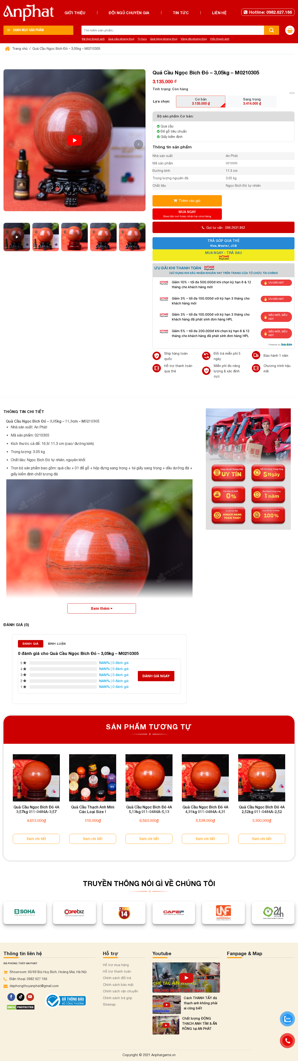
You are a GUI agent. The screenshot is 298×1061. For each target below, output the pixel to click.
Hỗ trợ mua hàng (116, 965)
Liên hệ (219, 12)
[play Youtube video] (74, 140)
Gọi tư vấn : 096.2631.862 (225, 228)
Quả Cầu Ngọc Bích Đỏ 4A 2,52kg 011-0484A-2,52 (262, 809)
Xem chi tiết (36, 839)
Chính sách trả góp (117, 998)
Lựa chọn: (161, 101)
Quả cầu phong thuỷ (121, 38)
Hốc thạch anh (219, 38)
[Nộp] (271, 30)
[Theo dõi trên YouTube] (30, 997)
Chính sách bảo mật (118, 985)
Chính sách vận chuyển (120, 991)
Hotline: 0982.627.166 (270, 12)
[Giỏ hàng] (290, 30)
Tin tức (181, 12)
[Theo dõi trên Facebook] (11, 997)
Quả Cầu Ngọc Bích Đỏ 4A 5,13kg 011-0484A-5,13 (149, 809)
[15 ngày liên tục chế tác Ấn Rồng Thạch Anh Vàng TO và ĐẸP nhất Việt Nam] (186, 977)
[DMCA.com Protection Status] (21, 1007)
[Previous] (3, 803)
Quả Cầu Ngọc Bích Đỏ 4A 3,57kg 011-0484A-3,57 (36, 809)
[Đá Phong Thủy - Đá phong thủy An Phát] (28, 13)
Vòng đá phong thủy (194, 38)
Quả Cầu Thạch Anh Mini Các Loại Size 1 (92, 809)
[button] (138, 144)
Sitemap (109, 1004)
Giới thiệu (74, 12)
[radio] (200, 101)
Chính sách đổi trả (117, 978)
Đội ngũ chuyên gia (129, 12)
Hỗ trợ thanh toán (117, 971)
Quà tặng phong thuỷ (163, 38)
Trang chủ (19, 48)
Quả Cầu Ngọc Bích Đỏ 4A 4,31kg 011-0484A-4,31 (205, 809)
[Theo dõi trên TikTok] (20, 997)
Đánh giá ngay (156, 676)
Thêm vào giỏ (189, 200)
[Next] (294, 803)
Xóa (292, 93)
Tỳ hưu (142, 38)
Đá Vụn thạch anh (93, 38)
